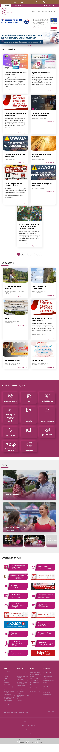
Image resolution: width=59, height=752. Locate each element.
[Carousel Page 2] (30, 45)
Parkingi (5, 680)
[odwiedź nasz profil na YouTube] (56, 5)
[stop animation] (2, 40)
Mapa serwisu (29, 730)
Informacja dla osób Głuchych (29, 726)
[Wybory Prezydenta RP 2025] (43, 646)
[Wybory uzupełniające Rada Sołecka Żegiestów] (16, 570)
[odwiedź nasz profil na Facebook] (53, 5)
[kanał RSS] (50, 5)
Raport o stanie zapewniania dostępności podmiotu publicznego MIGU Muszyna (22, 681)
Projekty (6, 676)
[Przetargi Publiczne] (16, 636)
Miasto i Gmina (7, 672)
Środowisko (6, 682)
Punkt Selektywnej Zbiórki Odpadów (23, 696)
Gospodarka (7, 674)
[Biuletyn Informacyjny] (16, 589)
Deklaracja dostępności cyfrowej (9, 692)
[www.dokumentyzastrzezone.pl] (43, 589)
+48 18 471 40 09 (36, 680)
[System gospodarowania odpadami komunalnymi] (43, 627)
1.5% (18, 674)
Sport (5, 678)
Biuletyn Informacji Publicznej (21, 699)
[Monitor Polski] (43, 617)
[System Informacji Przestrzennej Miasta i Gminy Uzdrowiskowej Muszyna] (43, 598)
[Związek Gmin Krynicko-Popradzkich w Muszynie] (16, 608)
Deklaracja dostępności (29, 722)
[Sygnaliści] (16, 646)
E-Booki (19, 693)
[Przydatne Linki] (43, 636)
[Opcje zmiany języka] (36, 1)
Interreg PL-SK (20, 691)
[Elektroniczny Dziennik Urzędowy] (43, 579)
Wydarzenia (8, 263)
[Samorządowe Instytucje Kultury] (43, 570)
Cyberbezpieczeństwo (9, 704)
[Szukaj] (29, 1)
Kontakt (29, 734)
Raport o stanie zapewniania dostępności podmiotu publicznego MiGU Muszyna (9, 696)
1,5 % (5, 689)
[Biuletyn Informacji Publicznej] (43, 655)
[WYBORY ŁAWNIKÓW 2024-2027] (16, 579)
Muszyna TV (7, 684)
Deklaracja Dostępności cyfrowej (22, 677)
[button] (15, 1)
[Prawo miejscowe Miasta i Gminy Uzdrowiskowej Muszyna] (43, 608)
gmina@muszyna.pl (34, 687)
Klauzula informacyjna (9, 687)
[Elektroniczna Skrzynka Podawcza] (16, 627)
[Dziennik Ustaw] (16, 617)
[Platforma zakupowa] (16, 598)
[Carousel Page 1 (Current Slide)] (28, 45)
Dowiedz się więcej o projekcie (40, 27)
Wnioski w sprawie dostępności (8, 701)
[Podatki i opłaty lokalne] (16, 655)
